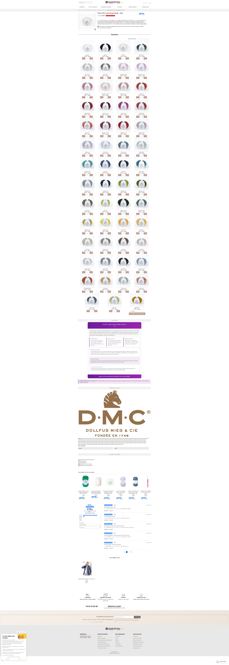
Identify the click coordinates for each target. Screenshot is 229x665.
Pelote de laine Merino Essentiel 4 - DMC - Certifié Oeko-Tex (108, 492)
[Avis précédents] (124, 552)
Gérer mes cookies (102, 647)
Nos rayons (137, 634)
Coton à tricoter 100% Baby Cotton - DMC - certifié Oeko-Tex (133, 492)
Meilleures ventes (137, 640)
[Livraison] (105, 595)
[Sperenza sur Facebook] (137, 606)
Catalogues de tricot (138, 644)
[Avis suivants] (131, 552)
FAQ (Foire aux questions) (103, 644)
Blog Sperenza (136, 647)
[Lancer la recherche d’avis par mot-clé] (100, 527)
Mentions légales (102, 638)
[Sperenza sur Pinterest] (142, 606)
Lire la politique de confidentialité (7, 655)
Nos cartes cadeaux (137, 646)
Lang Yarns (117, 636)
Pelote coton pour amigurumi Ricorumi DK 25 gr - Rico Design (96, 492)
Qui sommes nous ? (102, 642)
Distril (116, 638)
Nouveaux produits (137, 638)
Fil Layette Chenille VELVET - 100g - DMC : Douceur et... (120, 492)
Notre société (103, 634)
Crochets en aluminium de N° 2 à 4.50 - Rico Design (146, 492)
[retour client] (141, 595)
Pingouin (117, 642)
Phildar (117, 640)
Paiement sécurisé (105, 597)
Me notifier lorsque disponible (137, 313)
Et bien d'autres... (119, 646)
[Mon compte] (144, 3)
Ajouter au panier (84, 500)
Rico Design (118, 644)
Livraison (88, 597)
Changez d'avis (141, 597)
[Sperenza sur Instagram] (139, 606)
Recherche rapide (132, 38)
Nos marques (120, 634)
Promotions (135, 636)
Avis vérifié (149, 505)
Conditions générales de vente (105, 640)
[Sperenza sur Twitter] (134, 606)
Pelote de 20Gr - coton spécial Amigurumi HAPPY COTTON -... (83, 492)
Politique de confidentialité (104, 646)
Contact (123, 597)
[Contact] (87, 595)
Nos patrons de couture (138, 642)
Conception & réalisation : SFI (114, 653)
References (80, 438)
